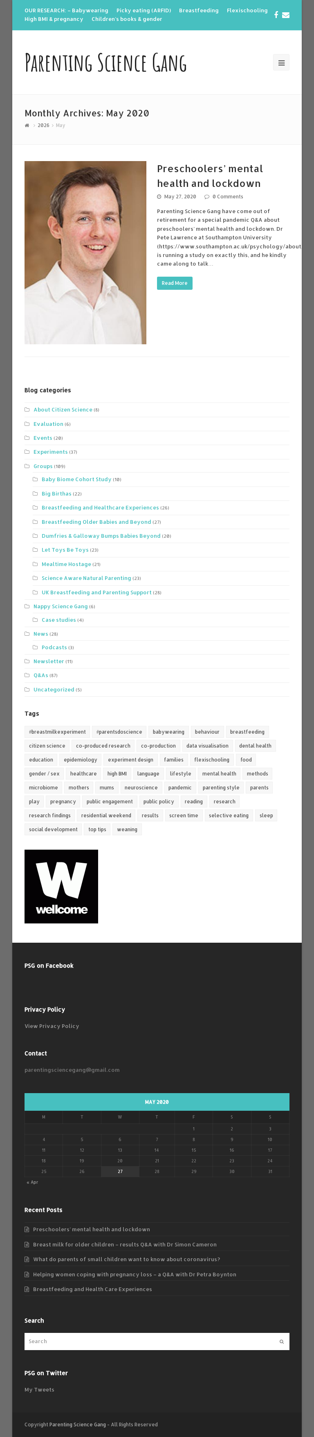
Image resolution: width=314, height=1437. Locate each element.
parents (259, 787)
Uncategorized (54, 689)
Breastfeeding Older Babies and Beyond (96, 521)
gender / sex (44, 774)
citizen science (47, 746)
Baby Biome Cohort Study (77, 479)
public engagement (110, 801)
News (41, 633)
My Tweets (39, 1389)
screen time (183, 815)
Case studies (59, 619)
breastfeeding (247, 732)
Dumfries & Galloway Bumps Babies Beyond (101, 535)
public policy (159, 801)
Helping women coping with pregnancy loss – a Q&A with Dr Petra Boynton (134, 1274)
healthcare (83, 774)
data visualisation (207, 746)
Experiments (51, 451)
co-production (158, 746)
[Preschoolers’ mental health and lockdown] (85, 252)
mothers (79, 787)
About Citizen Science (63, 409)
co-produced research (103, 746)
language (148, 774)
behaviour (207, 732)
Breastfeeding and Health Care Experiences (92, 1289)
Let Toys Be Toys (65, 549)
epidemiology (80, 760)
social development (53, 829)
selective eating (229, 815)
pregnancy (63, 801)
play (34, 801)
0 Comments (228, 196)
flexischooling (211, 760)
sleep (266, 815)
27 (120, 1171)
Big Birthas (57, 493)
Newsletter (49, 661)
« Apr (32, 1182)
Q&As (41, 675)
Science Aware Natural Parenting (86, 578)
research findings (50, 815)
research (225, 801)
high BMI (117, 774)
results (150, 815)
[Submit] (282, 1341)
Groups (43, 466)
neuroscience (141, 787)
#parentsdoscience (119, 732)
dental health (255, 746)
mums (107, 787)
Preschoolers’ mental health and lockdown (91, 1229)
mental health (219, 774)
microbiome (43, 787)
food (246, 760)
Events (43, 437)
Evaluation (48, 424)
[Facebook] (276, 14)
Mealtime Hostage (66, 564)
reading (194, 801)
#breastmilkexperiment (57, 732)
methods (257, 774)
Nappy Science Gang (61, 606)
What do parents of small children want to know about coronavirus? (126, 1259)
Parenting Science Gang (106, 62)
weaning (127, 829)
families (174, 760)
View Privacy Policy (52, 1026)
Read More (175, 283)
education (41, 760)
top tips (97, 829)
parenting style (221, 787)
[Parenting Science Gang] (28, 125)
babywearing (168, 732)
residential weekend (106, 815)
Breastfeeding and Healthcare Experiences (100, 507)
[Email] (285, 14)
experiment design (130, 760)
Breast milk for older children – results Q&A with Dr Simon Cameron (125, 1244)
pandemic (180, 787)
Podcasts (54, 647)
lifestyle (180, 774)
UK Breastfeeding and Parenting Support (97, 592)
